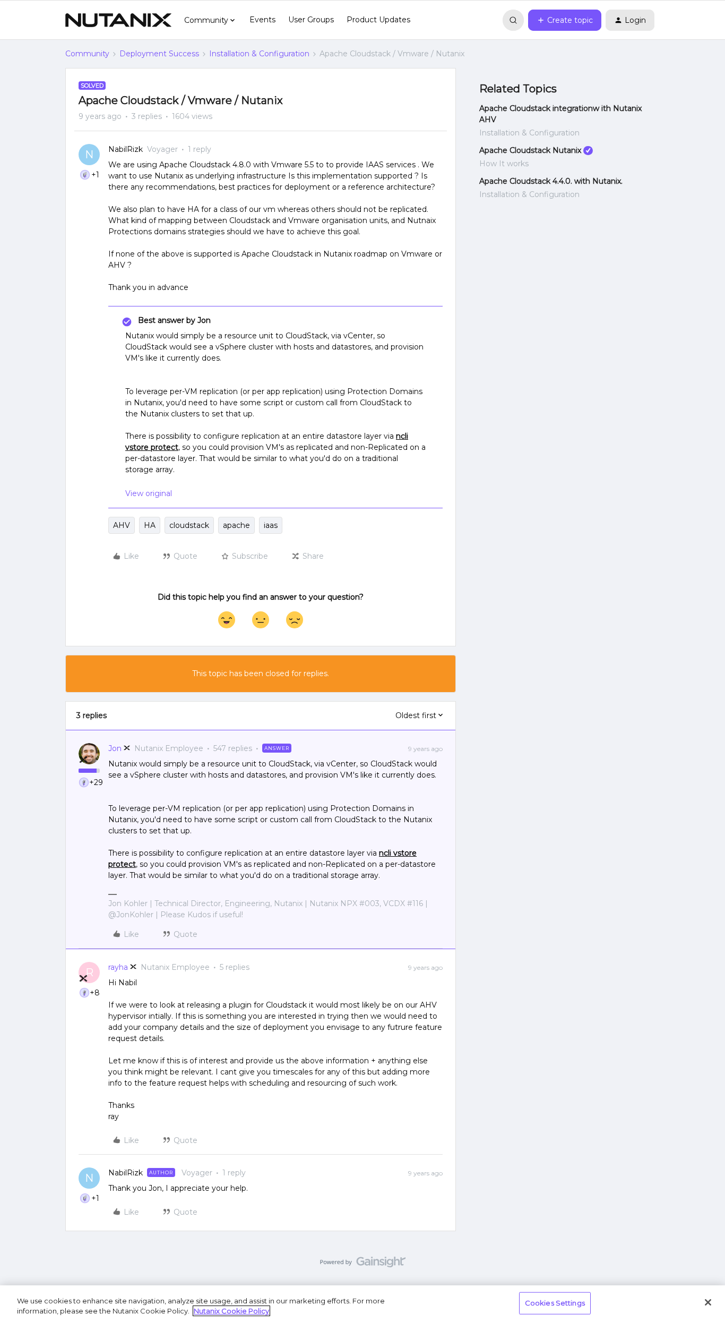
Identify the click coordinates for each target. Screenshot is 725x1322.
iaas (271, 525)
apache (236, 525)
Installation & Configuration (259, 53)
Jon (115, 748)
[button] (564, 20)
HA (150, 525)
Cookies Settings (555, 1303)
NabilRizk (125, 149)
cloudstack (189, 525)
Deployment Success (159, 53)
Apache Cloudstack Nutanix (530, 150)
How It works (504, 163)
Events (262, 19)
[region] (362, 1303)
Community (87, 53)
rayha (118, 967)
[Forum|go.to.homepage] (118, 20)
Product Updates (378, 19)
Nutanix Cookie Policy (231, 1311)
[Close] (708, 1302)
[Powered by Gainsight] (362, 1265)
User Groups (311, 19)
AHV (121, 525)
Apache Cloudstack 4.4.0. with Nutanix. (551, 181)
